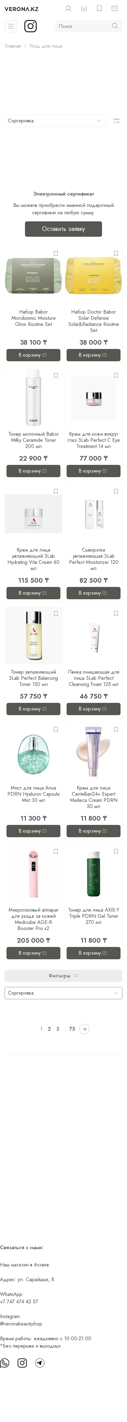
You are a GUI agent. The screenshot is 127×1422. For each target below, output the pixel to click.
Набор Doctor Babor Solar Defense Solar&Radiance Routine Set (93, 321)
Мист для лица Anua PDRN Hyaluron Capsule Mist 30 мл (33, 794)
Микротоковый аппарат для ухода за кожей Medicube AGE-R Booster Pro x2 (34, 919)
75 (72, 1028)
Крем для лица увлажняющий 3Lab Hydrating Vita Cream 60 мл (33, 559)
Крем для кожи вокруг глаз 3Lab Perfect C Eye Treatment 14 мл (93, 440)
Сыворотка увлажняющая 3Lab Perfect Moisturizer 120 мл (93, 559)
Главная (13, 46)
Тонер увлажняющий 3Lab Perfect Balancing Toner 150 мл (33, 678)
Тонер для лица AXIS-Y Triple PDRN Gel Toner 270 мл (93, 916)
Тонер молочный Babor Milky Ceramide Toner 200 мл (33, 440)
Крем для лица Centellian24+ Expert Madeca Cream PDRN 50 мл (93, 797)
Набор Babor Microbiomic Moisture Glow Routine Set (33, 318)
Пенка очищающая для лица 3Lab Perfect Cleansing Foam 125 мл (93, 678)
